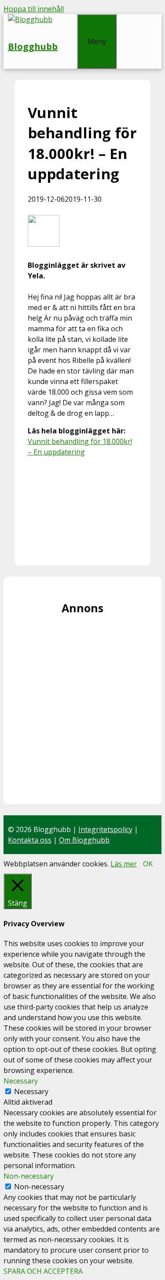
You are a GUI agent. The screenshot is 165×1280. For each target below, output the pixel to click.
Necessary (31, 1091)
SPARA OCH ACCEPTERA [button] (43, 1271)
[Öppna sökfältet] (67, 19)
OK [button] (148, 864)
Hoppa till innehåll (34, 9)
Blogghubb (33, 46)
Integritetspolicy (105, 829)
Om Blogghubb (84, 840)
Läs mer (123, 864)
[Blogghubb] (30, 19)
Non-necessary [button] (29, 1176)
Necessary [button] (21, 1081)
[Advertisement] (82, 508)
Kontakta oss (29, 840)
